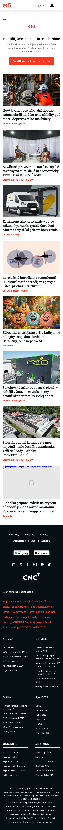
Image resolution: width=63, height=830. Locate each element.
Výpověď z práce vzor (13, 727)
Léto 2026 (41, 639)
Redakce (29, 534)
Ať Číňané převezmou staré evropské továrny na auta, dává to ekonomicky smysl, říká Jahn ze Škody (31, 171)
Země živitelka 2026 (44, 774)
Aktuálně (8, 639)
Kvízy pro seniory (11, 661)
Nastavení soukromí (20, 814)
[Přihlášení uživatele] (52, 5)
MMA (38, 705)
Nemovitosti (19, 611)
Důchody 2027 (42, 765)
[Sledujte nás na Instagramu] (35, 564)
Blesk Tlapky (31, 601)
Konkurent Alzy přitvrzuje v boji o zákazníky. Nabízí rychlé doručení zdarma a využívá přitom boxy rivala (30, 226)
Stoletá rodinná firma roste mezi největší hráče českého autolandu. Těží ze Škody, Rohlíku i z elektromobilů (29, 449)
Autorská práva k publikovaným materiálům (31, 802)
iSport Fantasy (20, 606)
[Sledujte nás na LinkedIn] (13, 564)
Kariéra (45, 540)
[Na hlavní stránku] (7, 5)
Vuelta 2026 (38, 627)
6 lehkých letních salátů (46, 686)
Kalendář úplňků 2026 (13, 665)
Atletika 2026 (41, 728)
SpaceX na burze (10, 752)
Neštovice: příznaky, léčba (15, 652)
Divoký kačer (9, 731)
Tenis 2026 (40, 719)
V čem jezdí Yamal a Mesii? (15, 656)
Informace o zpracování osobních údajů (26, 810)
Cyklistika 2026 (42, 732)
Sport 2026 (41, 697)
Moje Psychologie (12, 601)
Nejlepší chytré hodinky (14, 765)
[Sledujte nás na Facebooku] (28, 564)
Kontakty (14, 534)
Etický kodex (15, 821)
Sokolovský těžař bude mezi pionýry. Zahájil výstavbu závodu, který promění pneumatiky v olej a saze (30, 392)
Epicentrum (8, 647)
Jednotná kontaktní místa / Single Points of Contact (30, 818)
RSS (34, 540)
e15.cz (5, 19)
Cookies (51, 810)
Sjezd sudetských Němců (14, 713)
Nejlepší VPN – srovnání (14, 770)
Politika (7, 697)
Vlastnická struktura (41, 814)
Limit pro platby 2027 (45, 761)
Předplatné (19, 540)
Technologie (10, 743)
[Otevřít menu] (58, 5)
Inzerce (44, 534)
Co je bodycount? (11, 670)
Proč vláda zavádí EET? (13, 718)
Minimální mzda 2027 (45, 770)
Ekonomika (42, 743)
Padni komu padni (11, 722)
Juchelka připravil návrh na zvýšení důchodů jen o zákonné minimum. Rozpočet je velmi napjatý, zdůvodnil (30, 507)
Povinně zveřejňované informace (39, 821)
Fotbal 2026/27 (42, 710)
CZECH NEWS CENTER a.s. (43, 788)
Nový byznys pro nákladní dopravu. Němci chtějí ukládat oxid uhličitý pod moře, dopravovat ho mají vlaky (31, 115)
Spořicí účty (41, 756)
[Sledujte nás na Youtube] (42, 564)
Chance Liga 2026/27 (18, 627)
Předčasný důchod (44, 752)
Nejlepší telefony (11, 756)
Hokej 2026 (40, 714)
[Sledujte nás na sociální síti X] (20, 564)
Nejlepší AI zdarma (11, 761)
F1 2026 (39, 723)
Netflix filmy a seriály (13, 774)
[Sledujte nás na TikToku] (49, 564)
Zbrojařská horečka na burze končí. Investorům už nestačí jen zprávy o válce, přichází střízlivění (30, 282)
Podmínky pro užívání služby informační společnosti (31, 806)
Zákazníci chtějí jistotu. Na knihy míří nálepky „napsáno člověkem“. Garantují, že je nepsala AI (31, 337)
